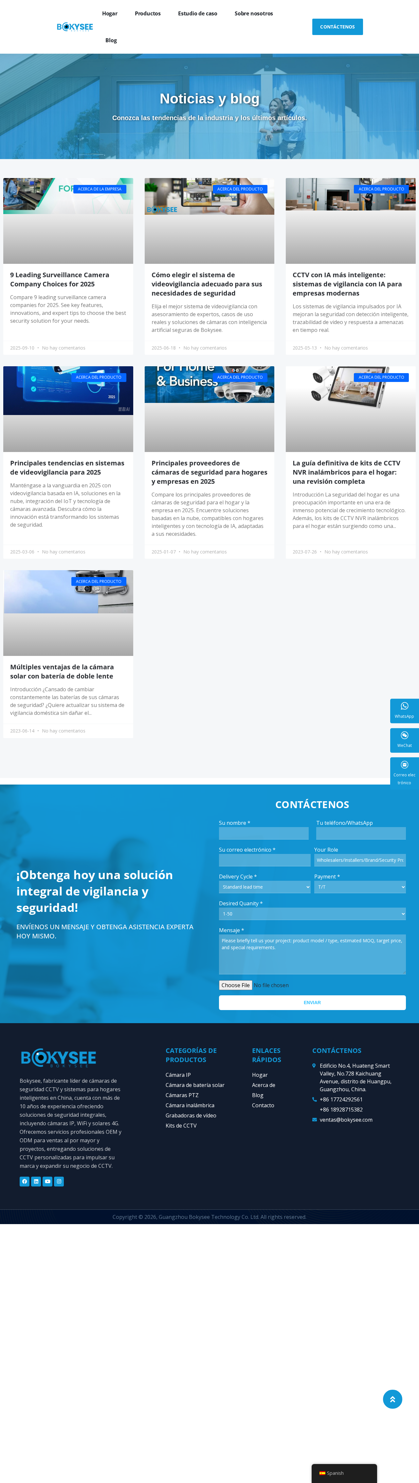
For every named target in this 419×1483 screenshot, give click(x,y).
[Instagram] (59, 1181)
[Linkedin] (36, 1181)
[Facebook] (24, 1181)
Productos (148, 13)
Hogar (110, 13)
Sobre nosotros (254, 13)
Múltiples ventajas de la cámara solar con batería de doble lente (62, 671)
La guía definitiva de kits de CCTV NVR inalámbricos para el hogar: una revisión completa (346, 472)
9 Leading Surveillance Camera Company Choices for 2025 (59, 279)
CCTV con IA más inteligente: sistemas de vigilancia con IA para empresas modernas (347, 284)
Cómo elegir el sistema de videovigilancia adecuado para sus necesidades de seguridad (207, 284)
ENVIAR (312, 1002)
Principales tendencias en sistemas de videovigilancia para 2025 (67, 468)
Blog (111, 40)
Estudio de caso (197, 13)
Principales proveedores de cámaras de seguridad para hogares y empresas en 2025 (209, 472)
